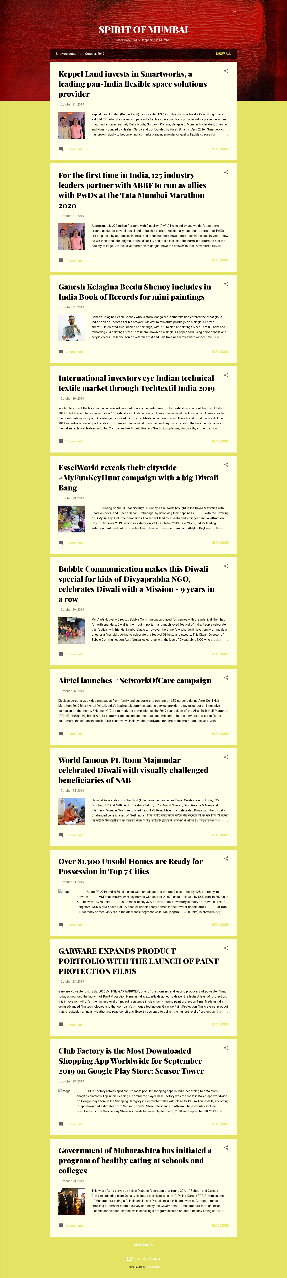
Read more (220, 149)
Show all (223, 54)
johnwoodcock (152, 1267)
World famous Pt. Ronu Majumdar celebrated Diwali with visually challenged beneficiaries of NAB (133, 770)
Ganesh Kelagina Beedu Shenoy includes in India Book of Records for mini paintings (134, 291)
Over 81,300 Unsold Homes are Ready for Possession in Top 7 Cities (130, 866)
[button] (226, 71)
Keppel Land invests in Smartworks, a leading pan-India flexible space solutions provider (132, 83)
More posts (143, 1245)
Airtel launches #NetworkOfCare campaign (135, 680)
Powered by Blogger (146, 1259)
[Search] (234, 11)
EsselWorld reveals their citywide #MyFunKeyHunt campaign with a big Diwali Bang (138, 477)
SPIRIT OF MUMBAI (143, 29)
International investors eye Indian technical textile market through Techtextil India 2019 (136, 383)
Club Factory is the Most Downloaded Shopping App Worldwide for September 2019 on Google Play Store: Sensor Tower (131, 1060)
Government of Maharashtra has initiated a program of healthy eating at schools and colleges (135, 1160)
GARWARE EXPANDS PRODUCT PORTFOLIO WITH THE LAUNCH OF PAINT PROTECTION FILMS (138, 960)
